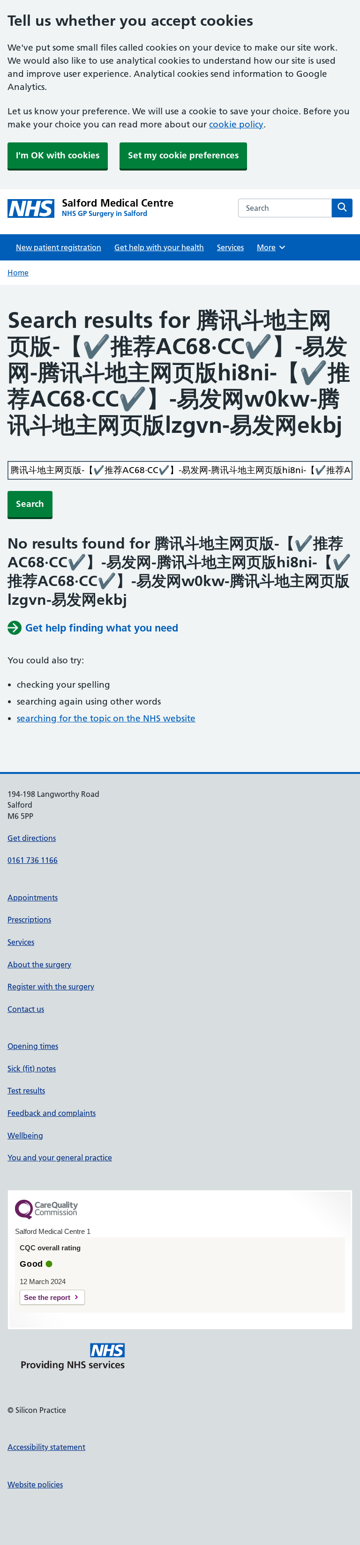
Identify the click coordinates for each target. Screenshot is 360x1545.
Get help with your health (159, 247)
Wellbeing (25, 1135)
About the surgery (39, 964)
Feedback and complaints (52, 1113)
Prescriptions (29, 919)
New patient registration (58, 247)
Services (230, 247)
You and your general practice (60, 1157)
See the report (47, 1297)
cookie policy (236, 124)
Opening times (33, 1046)
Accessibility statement (46, 1447)
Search (30, 503)
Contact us (26, 1009)
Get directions (32, 838)
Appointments (33, 897)
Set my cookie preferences (183, 155)
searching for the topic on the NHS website (106, 718)
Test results (26, 1090)
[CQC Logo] (46, 1217)
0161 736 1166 (33, 860)
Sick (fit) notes (32, 1068)
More (269, 247)
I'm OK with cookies (57, 155)
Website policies (35, 1484)
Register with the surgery (51, 986)
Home (18, 272)
